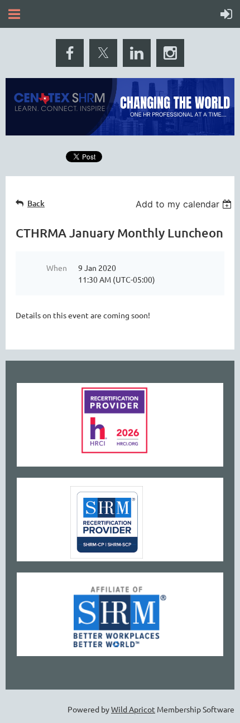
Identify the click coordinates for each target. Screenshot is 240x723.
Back (36, 203)
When (56, 268)
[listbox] (185, 204)
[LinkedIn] (137, 53)
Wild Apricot (133, 709)
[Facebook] (70, 53)
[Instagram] (170, 53)
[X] (103, 53)
